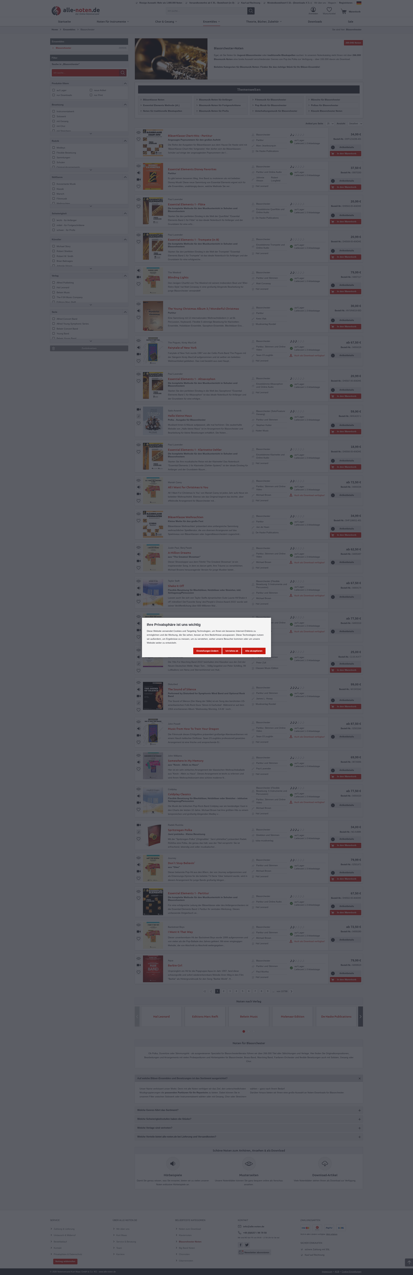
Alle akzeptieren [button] (253, 651)
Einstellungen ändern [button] (207, 651)
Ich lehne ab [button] (232, 651)
